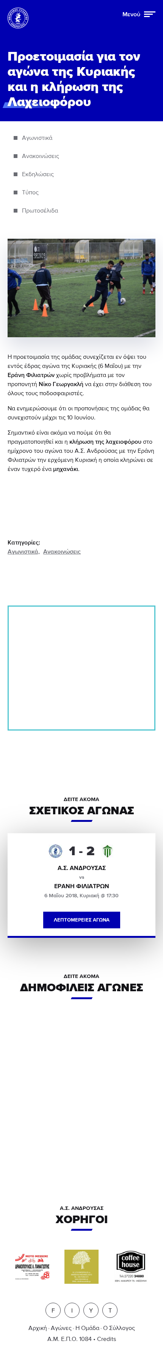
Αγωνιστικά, (24, 552)
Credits (106, 1339)
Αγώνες (61, 1328)
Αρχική (37, 1328)
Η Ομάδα (87, 1328)
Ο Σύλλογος (119, 1328)
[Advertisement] (81, 668)
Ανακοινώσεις (62, 552)
